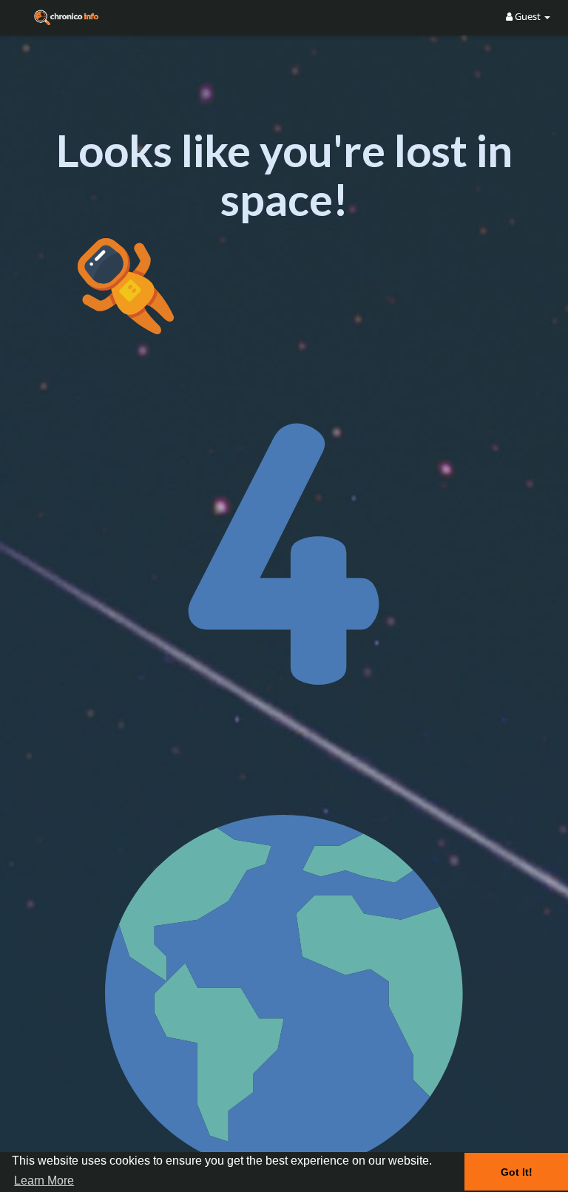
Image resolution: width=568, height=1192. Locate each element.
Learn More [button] (44, 1180)
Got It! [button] (516, 1172)
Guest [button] (528, 16)
